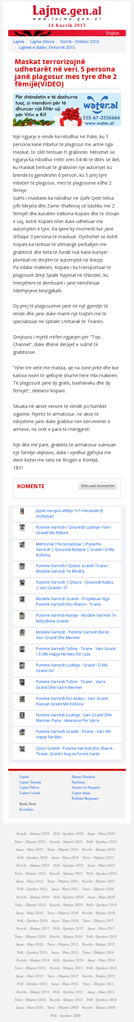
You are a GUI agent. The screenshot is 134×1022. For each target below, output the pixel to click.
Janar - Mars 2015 (65, 952)
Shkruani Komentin (98, 486)
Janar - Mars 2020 (101, 897)
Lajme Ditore (42, 41)
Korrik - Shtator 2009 (98, 1007)
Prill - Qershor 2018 (32, 921)
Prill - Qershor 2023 (68, 865)
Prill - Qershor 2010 (102, 1000)
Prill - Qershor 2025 (102, 842)
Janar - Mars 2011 (101, 992)
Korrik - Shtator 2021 (98, 881)
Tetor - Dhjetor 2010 (30, 1000)
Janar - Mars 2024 (65, 857)
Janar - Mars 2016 (29, 944)
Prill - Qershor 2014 (68, 960)
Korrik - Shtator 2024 (98, 849)
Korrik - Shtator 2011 (33, 992)
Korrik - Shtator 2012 (98, 976)
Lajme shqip (81, 793)
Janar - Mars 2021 (65, 889)
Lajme (18, 41)
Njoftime (78, 782)
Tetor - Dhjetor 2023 (98, 857)
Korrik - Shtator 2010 (66, 1000)
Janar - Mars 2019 (29, 913)
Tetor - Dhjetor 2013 (30, 968)
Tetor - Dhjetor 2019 (30, 905)
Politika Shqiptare (85, 798)
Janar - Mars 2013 (29, 976)
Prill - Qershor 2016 (102, 936)
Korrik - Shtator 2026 (33, 834)
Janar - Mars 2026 (101, 834)
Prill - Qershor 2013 (102, 968)
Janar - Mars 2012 (65, 984)
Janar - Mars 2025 (29, 849)
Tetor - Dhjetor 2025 (30, 842)
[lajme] (67, 12)
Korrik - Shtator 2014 (33, 960)
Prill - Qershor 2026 (68, 834)
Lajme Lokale (30, 793)
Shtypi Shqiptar (83, 777)
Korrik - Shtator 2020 (33, 897)
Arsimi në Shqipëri (86, 787)
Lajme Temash (30, 782)
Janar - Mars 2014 (101, 960)
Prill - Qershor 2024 (32, 857)
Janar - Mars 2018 (65, 921)
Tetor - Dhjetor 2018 (62, 913)
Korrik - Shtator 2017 (33, 928)
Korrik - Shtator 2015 (98, 944)
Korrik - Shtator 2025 (66, 842)
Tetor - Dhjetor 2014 (98, 952)
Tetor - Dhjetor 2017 (98, 921)
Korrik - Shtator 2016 (66, 936)
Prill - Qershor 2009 (65, 1015)
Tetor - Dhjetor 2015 (62, 944)
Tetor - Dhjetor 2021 (62, 881)
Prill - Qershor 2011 (68, 992)
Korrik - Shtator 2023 (33, 865)
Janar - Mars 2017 (101, 928)
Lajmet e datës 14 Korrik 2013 (47, 47)
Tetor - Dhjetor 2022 (30, 873)
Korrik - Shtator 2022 (66, 873)
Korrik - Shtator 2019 (66, 905)
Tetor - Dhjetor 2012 (62, 976)
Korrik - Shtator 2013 (79, 41)
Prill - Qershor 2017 (68, 928)
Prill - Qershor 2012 (32, 984)
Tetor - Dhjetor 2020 (98, 889)
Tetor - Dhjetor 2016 (30, 936)
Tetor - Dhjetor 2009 (62, 1007)
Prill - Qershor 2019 (102, 905)
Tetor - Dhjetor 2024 (62, 849)
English (112, 33)
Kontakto (27, 809)
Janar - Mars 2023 (101, 865)
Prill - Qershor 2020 (68, 897)
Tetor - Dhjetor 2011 (98, 984)
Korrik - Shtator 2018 (98, 913)
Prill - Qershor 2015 (32, 952)
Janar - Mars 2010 (29, 1007)
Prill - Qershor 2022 (102, 873)
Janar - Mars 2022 (29, 881)
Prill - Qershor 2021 (32, 889)
